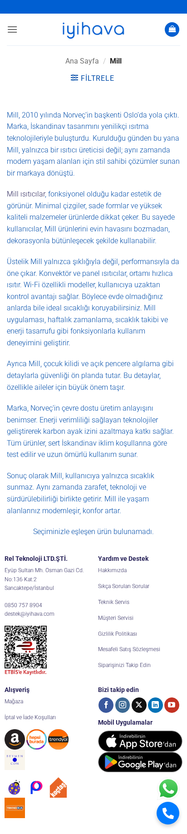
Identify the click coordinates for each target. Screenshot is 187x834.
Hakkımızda (112, 570)
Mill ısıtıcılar (26, 194)
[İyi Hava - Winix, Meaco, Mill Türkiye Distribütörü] (93, 29)
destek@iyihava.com (29, 614)
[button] (12, 29)
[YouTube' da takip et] (171, 705)
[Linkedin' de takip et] (155, 705)
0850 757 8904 (23, 605)
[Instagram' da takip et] (122, 705)
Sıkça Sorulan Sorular (123, 586)
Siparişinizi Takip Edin (124, 665)
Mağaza (14, 701)
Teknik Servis (113, 602)
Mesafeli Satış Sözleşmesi (129, 649)
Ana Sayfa (82, 61)
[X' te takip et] (139, 705)
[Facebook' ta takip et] (105, 705)
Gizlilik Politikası (117, 634)
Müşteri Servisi (115, 618)
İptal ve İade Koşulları (30, 717)
